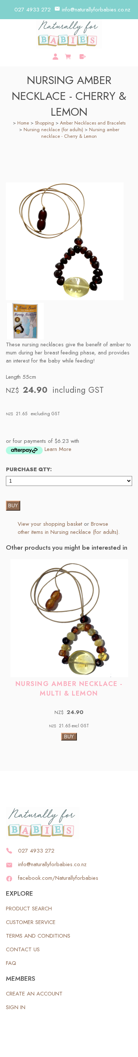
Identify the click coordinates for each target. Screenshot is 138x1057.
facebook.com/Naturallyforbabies (58, 878)
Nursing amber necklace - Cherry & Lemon (80, 133)
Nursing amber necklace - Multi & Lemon (69, 688)
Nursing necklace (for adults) (53, 129)
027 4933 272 (32, 10)
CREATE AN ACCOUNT (34, 994)
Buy (13, 505)
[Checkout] (82, 56)
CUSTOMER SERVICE (31, 922)
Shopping (44, 123)
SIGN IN (15, 1007)
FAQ (11, 963)
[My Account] (55, 56)
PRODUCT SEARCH (29, 908)
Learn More (58, 449)
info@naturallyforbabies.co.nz (96, 10)
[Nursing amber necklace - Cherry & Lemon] (65, 298)
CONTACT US (23, 949)
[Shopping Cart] (69, 55)
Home (23, 123)
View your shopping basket (50, 524)
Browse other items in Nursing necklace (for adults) (68, 528)
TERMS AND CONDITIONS (38, 936)
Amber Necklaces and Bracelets (92, 123)
